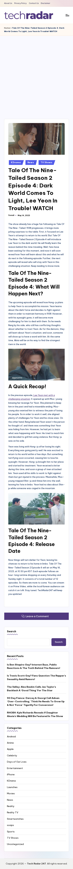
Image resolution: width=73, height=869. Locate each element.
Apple (10, 749)
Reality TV (12, 812)
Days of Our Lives (16, 761)
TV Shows (46, 162)
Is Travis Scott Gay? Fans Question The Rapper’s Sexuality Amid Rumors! (36, 677)
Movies (11, 793)
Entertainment (15, 768)
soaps (10, 825)
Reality (10, 806)
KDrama (16, 162)
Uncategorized (15, 844)
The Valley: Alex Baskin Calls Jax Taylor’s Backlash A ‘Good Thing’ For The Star (31, 688)
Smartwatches (15, 818)
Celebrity (12, 755)
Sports (11, 831)
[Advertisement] (36, 73)
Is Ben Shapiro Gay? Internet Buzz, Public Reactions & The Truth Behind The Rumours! (33, 666)
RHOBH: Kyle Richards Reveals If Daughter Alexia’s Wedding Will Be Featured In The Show (35, 714)
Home (7, 28)
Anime (10, 742)
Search (11, 631)
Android (11, 736)
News (31, 162)
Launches (12, 787)
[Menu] (67, 15)
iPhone (11, 774)
